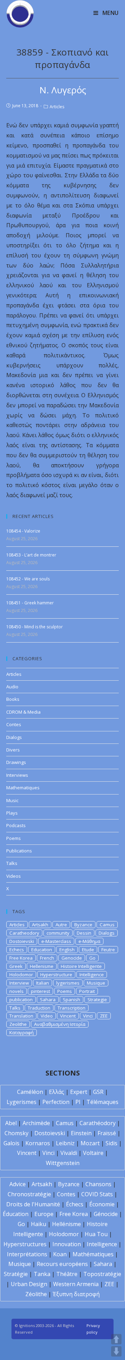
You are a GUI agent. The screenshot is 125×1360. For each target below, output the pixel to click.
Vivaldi (68, 1153)
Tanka (42, 1274)
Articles (57, 107)
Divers (13, 750)
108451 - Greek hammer (30, 603)
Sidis (111, 1143)
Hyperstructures (25, 1244)
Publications (19, 851)
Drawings (16, 762)
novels (16, 991)
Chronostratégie (29, 1194)
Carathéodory (98, 1123)
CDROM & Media (23, 712)
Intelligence (92, 974)
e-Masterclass (56, 941)
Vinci (88, 1016)
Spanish (71, 999)
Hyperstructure (56, 974)
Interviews (17, 775)
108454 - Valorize (23, 531)
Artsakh (40, 924)
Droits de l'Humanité (33, 1204)
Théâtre (66, 1274)
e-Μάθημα (89, 941)
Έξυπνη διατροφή (76, 1294)
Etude (88, 949)
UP (116, 1339)
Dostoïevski (49, 1133)
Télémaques (102, 1102)
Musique (96, 983)
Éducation (15, 1214)
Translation (21, 1016)
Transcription (71, 1008)
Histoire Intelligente (81, 966)
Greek (16, 966)
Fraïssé (107, 1133)
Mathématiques (93, 1254)
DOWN (116, 1351)
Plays (12, 813)
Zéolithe (36, 1294)
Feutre (108, 949)
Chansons (98, 1184)
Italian (42, 983)
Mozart (90, 1143)
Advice (17, 1184)
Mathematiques (23, 787)
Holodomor (21, 974)
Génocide (106, 1214)
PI (78, 1102)
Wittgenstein (63, 1163)
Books (12, 699)
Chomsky (16, 1133)
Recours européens (62, 1264)
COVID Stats (97, 1194)
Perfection (55, 1102)
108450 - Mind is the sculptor (34, 627)
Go (92, 958)
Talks (11, 863)
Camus (107, 924)
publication (21, 999)
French (47, 958)
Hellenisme (41, 966)
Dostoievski (21, 941)
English (67, 949)
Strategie (97, 999)
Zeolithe (18, 1024)
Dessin (84, 933)
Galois (11, 1143)
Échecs (74, 1204)
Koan (60, 1254)
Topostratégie (102, 1274)
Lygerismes (21, 1102)
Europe (43, 1214)
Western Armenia (76, 1284)
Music (12, 800)
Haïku (38, 1224)
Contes (13, 724)
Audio (12, 686)
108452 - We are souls (28, 579)
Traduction (39, 1008)
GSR (98, 1092)
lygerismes (68, 983)
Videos (13, 876)
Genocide (71, 958)
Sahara (48, 999)
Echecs (16, 949)
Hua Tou (96, 1234)
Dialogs (14, 737)
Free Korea (21, 958)
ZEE (104, 1016)
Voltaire (93, 1153)
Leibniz (65, 1143)
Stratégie (16, 1274)
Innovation (66, 1244)
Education (41, 949)
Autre (61, 924)
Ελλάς (56, 1092)
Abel (11, 1123)
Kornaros (37, 1143)
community (58, 933)
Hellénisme (66, 1224)
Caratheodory (24, 933)
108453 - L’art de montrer (31, 555)
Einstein (81, 1133)
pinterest (40, 991)
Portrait (87, 991)
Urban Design (29, 1284)
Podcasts (16, 825)
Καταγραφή (21, 1032)
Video (47, 1016)
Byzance (83, 924)
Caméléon (30, 1092)
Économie (102, 1204)
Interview (19, 983)
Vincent (68, 1016)
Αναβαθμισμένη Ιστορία (59, 1024)
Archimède (36, 1123)
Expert (78, 1092)
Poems (13, 838)
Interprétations (27, 1254)
